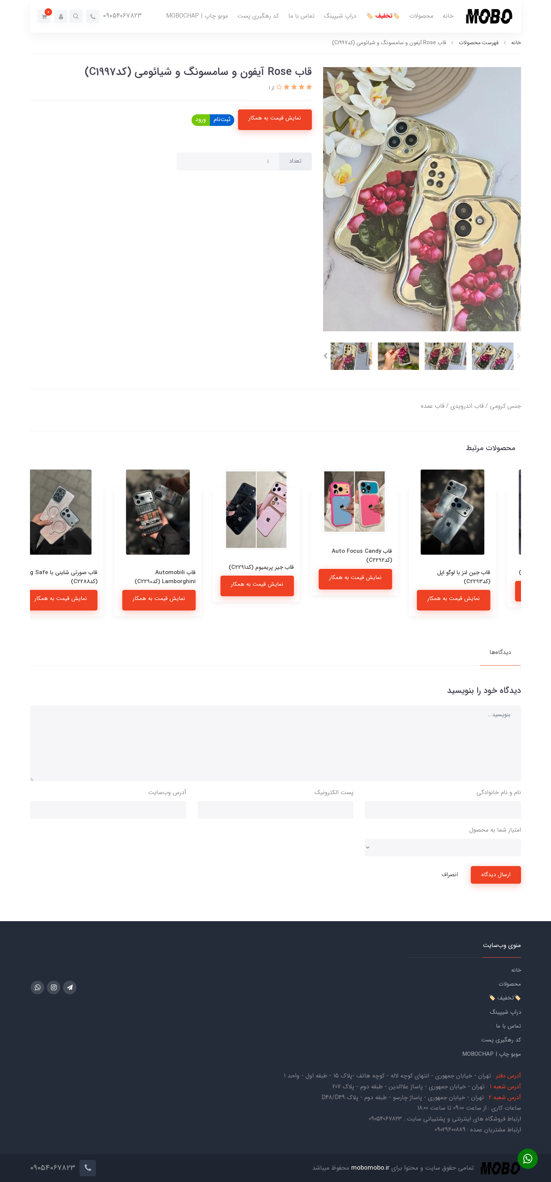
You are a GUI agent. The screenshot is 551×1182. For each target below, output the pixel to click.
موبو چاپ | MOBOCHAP (197, 16)
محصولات (421, 16)
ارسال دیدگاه (496, 874)
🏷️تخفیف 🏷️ (383, 16)
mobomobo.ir (370, 1168)
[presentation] (519, 356)
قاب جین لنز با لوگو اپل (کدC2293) (483, 577)
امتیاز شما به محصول (495, 830)
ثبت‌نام (222, 119)
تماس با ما (301, 16)
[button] (75, 16)
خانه (448, 16)
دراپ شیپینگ (340, 16)
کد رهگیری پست (258, 16)
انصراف (450, 874)
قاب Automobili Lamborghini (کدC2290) (184, 577)
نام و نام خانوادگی (498, 792)
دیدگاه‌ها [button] (500, 652)
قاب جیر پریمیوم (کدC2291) (280, 567)
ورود (200, 119)
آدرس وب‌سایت (167, 792)
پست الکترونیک (333, 792)
